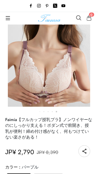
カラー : (21, 167)
